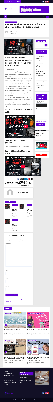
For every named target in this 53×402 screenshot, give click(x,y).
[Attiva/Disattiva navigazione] (40, 17)
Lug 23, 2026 (32, 360)
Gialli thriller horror (36, 9)
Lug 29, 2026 (8, 360)
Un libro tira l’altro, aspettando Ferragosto (40, 58)
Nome (7, 270)
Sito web (7, 286)
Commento (8, 243)
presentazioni (29, 8)
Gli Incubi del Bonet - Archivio (11, 22)
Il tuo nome (38, 108)
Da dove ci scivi (39, 115)
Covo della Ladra (15, 31)
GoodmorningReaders (33, 340)
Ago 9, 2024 (15, 227)
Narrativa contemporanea (27, 9)
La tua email (39, 102)
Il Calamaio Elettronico (33, 313)
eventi (30, 11)
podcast (23, 8)
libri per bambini (25, 11)
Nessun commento (8, 334)
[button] (43, 16)
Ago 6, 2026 (8, 333)
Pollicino (7, 340)
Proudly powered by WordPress (20, 399)
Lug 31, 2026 (32, 333)
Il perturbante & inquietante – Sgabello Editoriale (41, 65)
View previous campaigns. (41, 121)
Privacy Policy (23, 377)
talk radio (35, 8)
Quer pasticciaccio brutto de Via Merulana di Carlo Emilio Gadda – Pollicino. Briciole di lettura (15, 359)
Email (7, 278)
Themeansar (37, 399)
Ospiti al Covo (8, 313)
